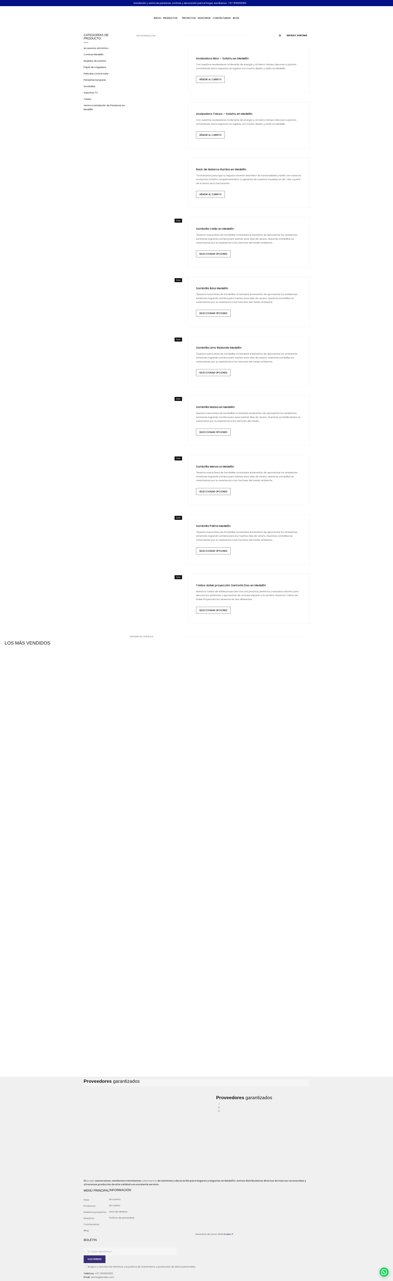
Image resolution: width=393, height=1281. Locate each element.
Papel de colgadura (95, 67)
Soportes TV (91, 92)
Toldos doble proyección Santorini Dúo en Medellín (231, 585)
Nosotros (89, 1218)
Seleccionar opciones (213, 253)
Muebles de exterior (95, 60)
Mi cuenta (115, 1199)
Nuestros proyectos (95, 1212)
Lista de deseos (118, 1211)
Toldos (87, 99)
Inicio (86, 1199)
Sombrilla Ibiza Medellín (212, 288)
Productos (89, 1206)
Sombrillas (89, 86)
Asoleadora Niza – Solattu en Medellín (222, 58)
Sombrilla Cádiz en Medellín (215, 229)
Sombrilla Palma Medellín (213, 526)
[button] (384, 1272)
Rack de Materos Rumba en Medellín (221, 169)
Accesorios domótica (96, 48)
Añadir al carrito (210, 79)
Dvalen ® (228, 1234)
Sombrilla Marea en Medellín (215, 407)
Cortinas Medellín (93, 54)
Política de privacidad (121, 1217)
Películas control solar (96, 73)
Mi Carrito (114, 1205)
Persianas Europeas (95, 79)
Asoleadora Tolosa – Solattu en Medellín (224, 114)
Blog (86, 1230)
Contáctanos (91, 1224)
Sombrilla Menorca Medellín (215, 466)
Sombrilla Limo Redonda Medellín (218, 348)
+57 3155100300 (237, 3)
